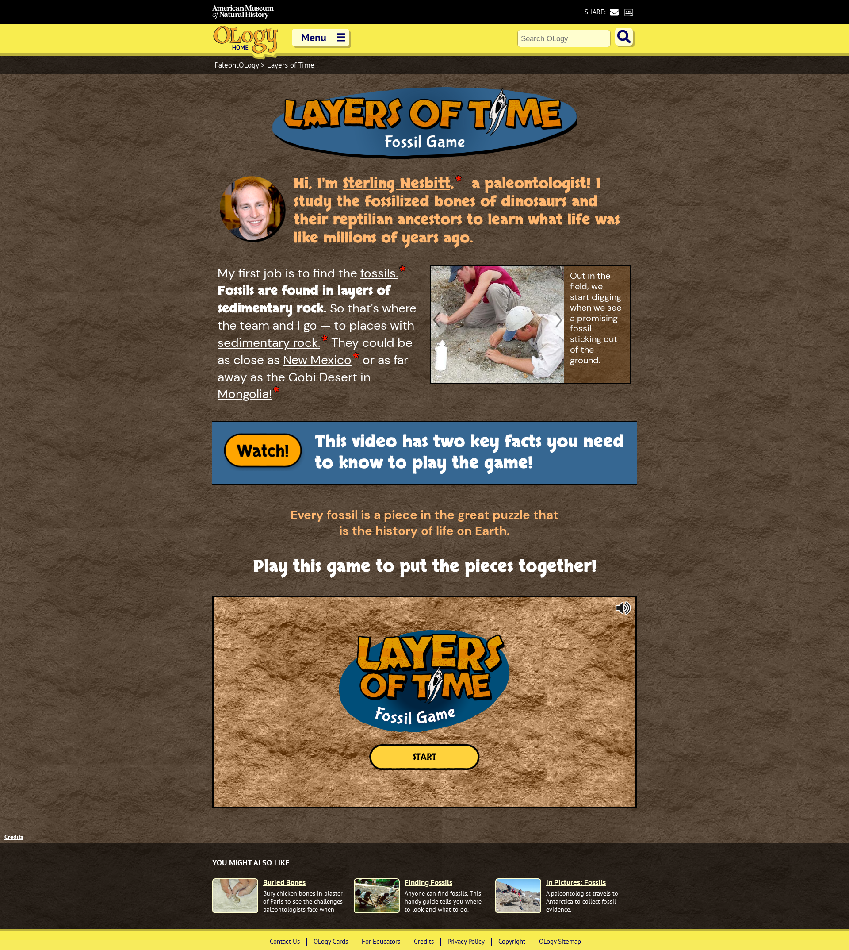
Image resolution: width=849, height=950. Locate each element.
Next (555, 320)
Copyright (511, 941)
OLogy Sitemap (560, 941)
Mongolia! (245, 394)
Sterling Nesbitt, (398, 184)
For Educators (381, 941)
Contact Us (285, 941)
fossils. (379, 273)
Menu (323, 37)
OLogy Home (245, 42)
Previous (440, 320)
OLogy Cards (331, 941)
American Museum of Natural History (243, 12)
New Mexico (317, 360)
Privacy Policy (466, 941)
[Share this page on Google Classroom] (629, 12)
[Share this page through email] (614, 12)
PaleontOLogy (237, 65)
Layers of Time (290, 65)
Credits (13, 837)
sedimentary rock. (269, 343)
